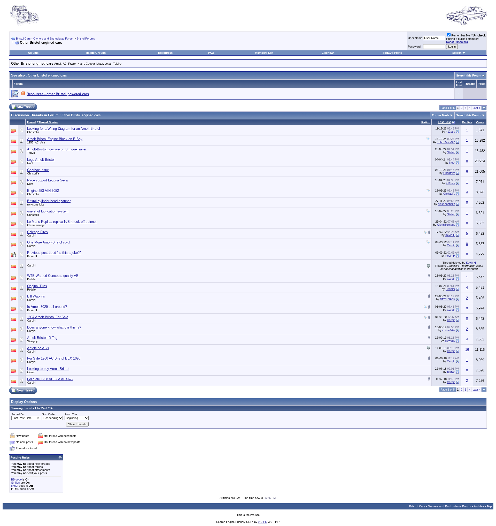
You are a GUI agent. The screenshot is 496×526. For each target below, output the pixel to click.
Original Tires (37, 286)
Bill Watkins (36, 296)
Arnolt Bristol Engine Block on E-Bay (54, 139)
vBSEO (262, 521)
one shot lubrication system (47, 211)
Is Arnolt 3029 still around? (47, 307)
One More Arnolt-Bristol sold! (48, 242)
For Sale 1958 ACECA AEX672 (50, 379)
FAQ (211, 52)
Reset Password (457, 41)
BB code (16, 479)
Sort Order (49, 414)
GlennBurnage (36, 225)
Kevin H (450, 235)
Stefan (451, 152)
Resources (165, 52)
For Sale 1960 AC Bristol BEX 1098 (53, 358)
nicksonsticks (35, 204)
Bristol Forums (86, 38)
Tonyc (31, 152)
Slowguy (32, 341)
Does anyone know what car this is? (54, 327)
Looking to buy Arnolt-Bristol (48, 369)
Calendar (328, 52)
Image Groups (96, 52)
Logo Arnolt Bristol (41, 160)
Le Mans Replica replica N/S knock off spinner (62, 222)
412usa (450, 131)
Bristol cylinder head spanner (49, 201)
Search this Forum (468, 75)
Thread (31, 122)
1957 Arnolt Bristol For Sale (47, 317)
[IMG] (14, 485)
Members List (264, 52)
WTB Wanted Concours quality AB (53, 276)
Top (489, 506)
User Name (415, 38)
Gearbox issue (38, 170)
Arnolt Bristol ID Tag (42, 338)
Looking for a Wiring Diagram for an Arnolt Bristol (63, 129)
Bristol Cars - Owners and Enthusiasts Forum (44, 38)
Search (457, 52)
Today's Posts (392, 52)
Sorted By (17, 414)
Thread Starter (48, 122)
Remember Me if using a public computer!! (466, 38)
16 (467, 350)
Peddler (32, 279)
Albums (33, 52)
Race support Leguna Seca (47, 180)
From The (71, 414)
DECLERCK (447, 299)
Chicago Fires (37, 232)
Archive (479, 506)
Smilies (15, 482)
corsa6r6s (448, 330)
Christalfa (33, 132)
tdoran (31, 372)
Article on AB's (38, 348)
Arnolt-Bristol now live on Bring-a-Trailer (56, 149)
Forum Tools (440, 115)
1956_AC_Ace (36, 142)
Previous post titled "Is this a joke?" (54, 253)
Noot (30, 163)
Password (414, 46)
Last (476, 107)
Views (480, 122)
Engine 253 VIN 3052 (43, 191)
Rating (425, 122)
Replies (467, 122)
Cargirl (31, 235)
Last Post (444, 122)
